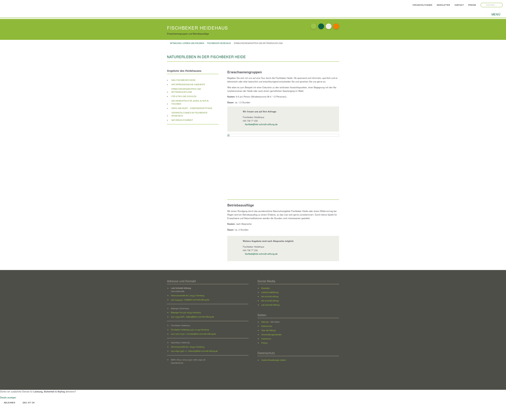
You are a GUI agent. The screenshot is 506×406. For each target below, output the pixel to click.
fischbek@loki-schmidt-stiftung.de (261, 124)
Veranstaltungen (426, 5)
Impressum (266, 338)
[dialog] (253, 398)
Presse (475, 5)
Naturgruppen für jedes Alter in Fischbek (190, 102)
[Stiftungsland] (329, 26)
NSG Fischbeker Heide (183, 80)
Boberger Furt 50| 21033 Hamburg (186, 312)
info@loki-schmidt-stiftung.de (196, 299)
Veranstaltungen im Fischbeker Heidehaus (189, 114)
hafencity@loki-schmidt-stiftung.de (203, 351)
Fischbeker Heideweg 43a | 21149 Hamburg (190, 329)
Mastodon (265, 288)
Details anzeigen (8, 397)
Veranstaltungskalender (271, 334)
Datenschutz (266, 326)
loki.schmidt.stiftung (269, 296)
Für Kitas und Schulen (183, 96)
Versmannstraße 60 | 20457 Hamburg (187, 295)
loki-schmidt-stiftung (270, 300)
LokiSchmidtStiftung (269, 292)
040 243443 (176, 299)
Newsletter (446, 5)
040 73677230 (177, 333)
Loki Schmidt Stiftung (270, 304)
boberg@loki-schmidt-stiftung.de (200, 316)
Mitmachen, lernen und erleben (187, 43)
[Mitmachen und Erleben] (314, 26)
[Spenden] (336, 26)
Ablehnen (9, 402)
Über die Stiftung (268, 330)
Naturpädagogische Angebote (188, 84)
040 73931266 (177, 316)
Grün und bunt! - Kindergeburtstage (191, 108)
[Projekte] (321, 26)
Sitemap (264, 321)
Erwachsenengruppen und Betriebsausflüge (186, 90)
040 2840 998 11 (178, 351)
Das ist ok (29, 402)
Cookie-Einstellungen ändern (273, 360)
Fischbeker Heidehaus (219, 43)
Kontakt (462, 5)
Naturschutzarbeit (182, 120)
